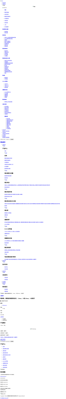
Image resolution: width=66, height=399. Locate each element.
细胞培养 (6, 116)
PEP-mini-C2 (4, 305)
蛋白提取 (6, 31)
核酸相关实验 (4, 89)
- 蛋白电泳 (4, 350)
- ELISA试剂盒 (5, 361)
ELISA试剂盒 (4, 81)
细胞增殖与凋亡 (9, 121)
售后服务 (4, 137)
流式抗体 (10, 158)
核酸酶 (6, 97)
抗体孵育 (6, 53)
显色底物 (6, 87)
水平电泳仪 (7, 110)
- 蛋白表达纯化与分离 (6, 354)
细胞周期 (8, 122)
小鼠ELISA (7, 86)
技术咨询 (7, 131)
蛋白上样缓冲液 (7, 42)
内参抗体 (6, 164)
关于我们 (4, 134)
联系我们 (4, 136)
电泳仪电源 (7, 107)
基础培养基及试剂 (10, 119)
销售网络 (7, 137)
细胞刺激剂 (9, 123)
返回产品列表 (2, 339)
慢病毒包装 (7, 66)
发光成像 (6, 54)
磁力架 (6, 65)
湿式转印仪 (7, 111)
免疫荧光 (8, 127)
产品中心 (4, 4)
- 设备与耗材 (4, 367)
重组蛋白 (6, 77)
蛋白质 (3, 75)
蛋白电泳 (4, 35)
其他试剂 (6, 46)
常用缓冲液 (7, 69)
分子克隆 (6, 93)
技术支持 (4, 129)
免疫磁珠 (6, 61)
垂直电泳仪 (15, 259)
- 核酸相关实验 (5, 363)
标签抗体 (9, 164)
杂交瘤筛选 (9, 128)
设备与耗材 (4, 104)
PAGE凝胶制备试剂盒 (8, 38)
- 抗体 (3, 346)
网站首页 (4, 2)
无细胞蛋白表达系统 (8, 71)
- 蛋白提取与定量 (5, 348)
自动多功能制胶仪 (8, 112)
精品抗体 (6, 158)
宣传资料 (7, 133)
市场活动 (4, 133)
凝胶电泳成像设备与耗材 (8, 337)
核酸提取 (6, 94)
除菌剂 (8, 126)
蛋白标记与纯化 (7, 64)
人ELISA (6, 83)
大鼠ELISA (7, 84)
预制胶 (25, 185)
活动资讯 (4, 132)
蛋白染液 (6, 44)
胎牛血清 (8, 118)
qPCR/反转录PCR (8, 92)
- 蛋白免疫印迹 (5, 352)
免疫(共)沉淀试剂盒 (8, 60)
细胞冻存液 (9, 124)
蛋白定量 (6, 32)
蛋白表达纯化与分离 (6, 58)
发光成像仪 (7, 106)
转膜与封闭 (7, 52)
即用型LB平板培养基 (8, 101)
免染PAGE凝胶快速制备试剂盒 (10, 37)
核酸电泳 (6, 95)
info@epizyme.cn (3, 376)
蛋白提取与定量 (5, 29)
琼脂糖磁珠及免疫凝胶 (19, 203)
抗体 (5, 9)
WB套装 (6, 55)
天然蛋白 (9, 212)
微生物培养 (4, 99)
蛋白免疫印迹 (4, 48)
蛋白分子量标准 (7, 41)
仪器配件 (6, 113)
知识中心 (4, 131)
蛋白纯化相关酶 (7, 70)
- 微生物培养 (4, 365)
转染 (59, 203)
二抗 (12, 164)
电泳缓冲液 (7, 43)
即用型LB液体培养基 (8, 250)
